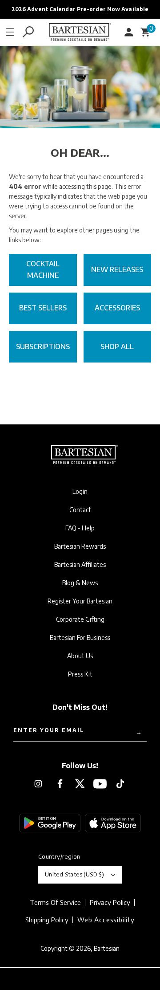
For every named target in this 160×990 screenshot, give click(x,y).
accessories (117, 307)
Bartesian (107, 948)
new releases (117, 269)
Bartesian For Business (80, 638)
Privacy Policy (110, 902)
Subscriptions (43, 346)
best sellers (43, 307)
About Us (80, 656)
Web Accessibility (106, 919)
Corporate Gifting (80, 619)
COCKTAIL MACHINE (43, 269)
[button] (10, 32)
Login (80, 492)
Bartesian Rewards (80, 546)
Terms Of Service (55, 902)
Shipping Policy (46, 920)
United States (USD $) (74, 874)
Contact (80, 510)
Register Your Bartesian (80, 601)
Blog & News (80, 583)
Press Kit (80, 674)
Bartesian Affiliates (80, 565)
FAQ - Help (80, 528)
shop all (117, 346)
